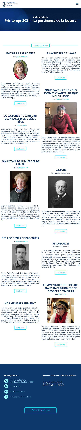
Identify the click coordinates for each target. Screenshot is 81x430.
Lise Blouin (62, 294)
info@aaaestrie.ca (18, 391)
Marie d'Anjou (22, 125)
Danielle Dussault (62, 99)
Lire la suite (20, 103)
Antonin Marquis (22, 241)
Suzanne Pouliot (22, 168)
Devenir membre (40, 410)
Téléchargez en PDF (41, 45)
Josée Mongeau (21, 57)
